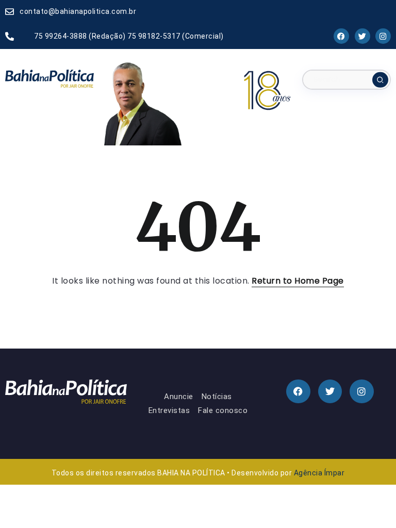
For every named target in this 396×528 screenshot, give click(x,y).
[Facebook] (341, 36)
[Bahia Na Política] (49, 78)
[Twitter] (362, 36)
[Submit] (380, 80)
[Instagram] (383, 36)
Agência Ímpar (319, 473)
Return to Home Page (298, 281)
